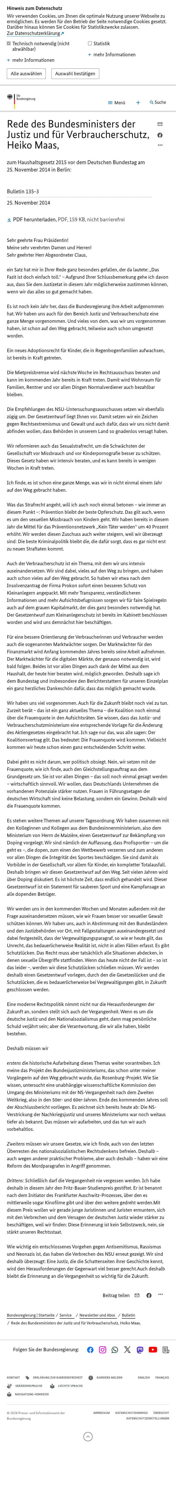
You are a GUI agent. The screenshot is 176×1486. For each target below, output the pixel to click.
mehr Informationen (33, 60)
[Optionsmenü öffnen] (160, 146)
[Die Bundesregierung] (21, 102)
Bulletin (128, 1315)
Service (67, 1315)
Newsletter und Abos (98, 1315)
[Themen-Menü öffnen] (138, 103)
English (144, 1377)
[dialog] (88, 43)
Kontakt (13, 1377)
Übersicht (161, 1413)
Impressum (101, 1413)
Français (162, 1377)
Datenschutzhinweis (131, 1413)
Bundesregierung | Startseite (31, 1315)
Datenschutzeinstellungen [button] (147, 1418)
